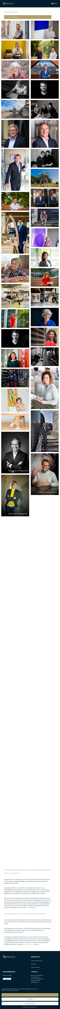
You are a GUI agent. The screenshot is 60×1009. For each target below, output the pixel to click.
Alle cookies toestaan (30, 994)
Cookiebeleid (25, 1007)
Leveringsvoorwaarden (36, 960)
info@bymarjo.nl (35, 982)
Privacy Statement (33, 1007)
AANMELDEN (7, 979)
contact (27, 907)
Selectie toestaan (30, 1003)
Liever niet (30, 999)
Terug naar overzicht (13, 17)
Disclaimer (33, 964)
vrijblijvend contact (28, 944)
